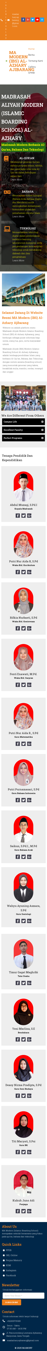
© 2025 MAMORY (23, 1347)
